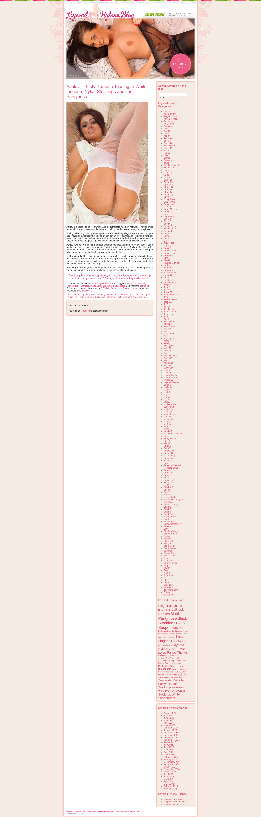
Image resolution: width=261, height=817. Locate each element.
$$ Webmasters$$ (122, 811)
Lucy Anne (169, 407)
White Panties (178, 688)
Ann (166, 128)
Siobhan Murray (171, 531)
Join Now (168, 14)
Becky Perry (169, 146)
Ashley (93, 283)
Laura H (167, 372)
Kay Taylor (169, 338)
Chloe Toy (168, 194)
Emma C (168, 224)
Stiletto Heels (178, 677)
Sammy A (168, 502)
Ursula (167, 582)
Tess (166, 570)
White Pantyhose (167, 691)
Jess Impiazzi (170, 299)
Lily (165, 394)
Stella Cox (169, 546)
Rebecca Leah (171, 468)
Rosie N (168, 477)
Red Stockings (172, 666)
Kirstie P (168, 358)
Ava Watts (168, 138)
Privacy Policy (135, 811)
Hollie (166, 277)
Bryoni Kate (169, 167)
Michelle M (169, 419)
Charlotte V (169, 192)
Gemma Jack (170, 250)
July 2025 (168, 745)
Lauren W (168, 380)
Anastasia (168, 126)
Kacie (166, 319)
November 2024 (171, 764)
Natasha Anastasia (173, 433)
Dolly (166, 214)
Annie (166, 133)
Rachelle (168, 460)
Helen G (168, 275)
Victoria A (168, 585)
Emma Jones (170, 229)
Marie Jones (169, 414)
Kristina (167, 365)
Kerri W (167, 351)
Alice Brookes (170, 119)
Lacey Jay (168, 368)
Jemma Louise (171, 294)
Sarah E (168, 512)
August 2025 (170, 742)
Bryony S (168, 170)
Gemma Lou (169, 253)
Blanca (167, 158)
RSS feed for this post (111, 288)
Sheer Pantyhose (176, 674)
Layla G (167, 385)
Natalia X (168, 431)
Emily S (167, 221)
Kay (165, 336)
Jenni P (167, 297)
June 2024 (169, 776)
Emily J (167, 219)
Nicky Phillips (170, 438)
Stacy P (167, 543)
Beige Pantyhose (170, 606)
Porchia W (169, 451)
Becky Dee (169, 143)
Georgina (168, 255)
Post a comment (131, 288)
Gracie (167, 260)
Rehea (167, 470)
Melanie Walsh (171, 416)
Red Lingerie (170, 663)
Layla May (169, 387)
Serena (167, 526)
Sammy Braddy (171, 504)
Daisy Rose (169, 199)
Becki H (167, 141)
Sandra (167, 507)
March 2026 (169, 725)
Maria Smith (169, 412)
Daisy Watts (169, 202)
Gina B (167, 258)
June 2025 (169, 747)
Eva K (167, 238)
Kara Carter (169, 326)
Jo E (166, 304)
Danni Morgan (170, 209)
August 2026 (170, 713)
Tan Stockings (168, 685)
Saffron (167, 490)
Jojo (166, 316)
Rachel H (168, 453)
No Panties (173, 649)
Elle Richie (169, 216)
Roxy (166, 485)
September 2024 (172, 769)
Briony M (168, 160)
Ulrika (166, 580)
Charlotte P (169, 189)
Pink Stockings (172, 658)
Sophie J (168, 536)
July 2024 (168, 774)
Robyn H (168, 473)
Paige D (168, 446)
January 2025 (170, 759)
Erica (166, 233)
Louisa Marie (170, 404)
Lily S (166, 399)
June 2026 (169, 718)
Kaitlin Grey (169, 321)
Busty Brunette (163, 633)
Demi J (167, 211)
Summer (168, 551)
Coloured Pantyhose (175, 633)
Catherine (168, 182)
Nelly (166, 436)
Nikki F (167, 441)
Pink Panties (174, 656)
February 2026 (171, 728)
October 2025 (170, 737)
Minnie (167, 421)
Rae (166, 463)
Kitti (165, 360)
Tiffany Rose (170, 575)
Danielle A (169, 204)
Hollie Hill (168, 280)
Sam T (167, 495)
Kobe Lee (168, 363)
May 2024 (168, 779)
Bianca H (168, 153)
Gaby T (167, 248)
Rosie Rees (169, 480)
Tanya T (167, 565)
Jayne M (168, 292)
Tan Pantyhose (82, 286)
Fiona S (167, 246)
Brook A (167, 163)
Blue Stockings (173, 631)
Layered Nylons (105, 283)
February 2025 (171, 757)
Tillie (166, 577)
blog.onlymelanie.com (174, 804)
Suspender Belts (169, 680)
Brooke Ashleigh (172, 165)
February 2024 (171, 786)
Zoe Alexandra (171, 590)
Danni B (168, 207)
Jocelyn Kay (169, 309)
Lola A (167, 402)
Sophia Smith (170, 534)
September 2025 (172, 740)
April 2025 (169, 752)
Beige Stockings (166, 610)
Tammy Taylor (170, 563)
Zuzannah (168, 595)
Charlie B (168, 187)
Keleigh (167, 343)
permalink (144, 286)
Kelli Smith (169, 346)
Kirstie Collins (170, 355)
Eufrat (166, 236)
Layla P (167, 390)
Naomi (167, 426)
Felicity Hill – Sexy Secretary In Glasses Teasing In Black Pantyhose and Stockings (107, 297)
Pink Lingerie (163, 656)
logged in (85, 311)
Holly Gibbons (170, 282)
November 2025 (171, 735)
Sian (166, 529)
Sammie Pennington (173, 499)
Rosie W (168, 482)
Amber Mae (169, 121)
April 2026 (169, 723)
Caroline (168, 180)
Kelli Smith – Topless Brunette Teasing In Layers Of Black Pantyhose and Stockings (107, 294)
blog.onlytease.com (173, 799)
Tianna (167, 573)
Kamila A (168, 324)
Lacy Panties (178, 641)
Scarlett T (168, 519)
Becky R (168, 148)
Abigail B (168, 111)
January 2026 (170, 730)
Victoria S (168, 587)
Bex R (167, 150)
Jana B (167, 287)
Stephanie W (170, 548)
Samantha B (170, 497)
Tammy (167, 558)
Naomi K (168, 429)
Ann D (167, 131)
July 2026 (168, 715)
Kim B (167, 353)
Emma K (168, 231)
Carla (166, 175)
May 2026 (168, 720)
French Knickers (133, 283)
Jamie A (167, 285)
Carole (167, 177)
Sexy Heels (177, 672)
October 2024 (170, 767)
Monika (167, 424)
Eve (165, 241)
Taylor (167, 568)
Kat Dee (168, 329)
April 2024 (169, 781)
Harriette (168, 268)
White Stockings (98, 286)
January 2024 (170, 789)
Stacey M (168, 541)
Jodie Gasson (170, 311)
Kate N (167, 331)
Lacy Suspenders (165, 645)
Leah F (167, 392)
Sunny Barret (170, 553)
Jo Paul (167, 307)
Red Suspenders (170, 667)
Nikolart (167, 443)
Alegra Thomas (171, 116)
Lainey (167, 370)
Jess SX (168, 302)
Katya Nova (169, 333)
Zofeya (167, 592)
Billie (166, 155)
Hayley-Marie (170, 272)
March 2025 (169, 754)
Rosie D (168, 475)
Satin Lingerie (179, 669)
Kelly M (167, 348)
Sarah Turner (170, 516)
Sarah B (168, 509)
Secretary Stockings (165, 672)
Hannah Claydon (172, 263)
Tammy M (168, 560)
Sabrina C (168, 487)
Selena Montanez (172, 524)
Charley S (168, 185)
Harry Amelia (170, 270)
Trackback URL (84, 291)
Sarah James (170, 514)
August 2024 (170, 771)
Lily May (168, 397)
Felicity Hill (169, 243)
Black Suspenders (172, 625)
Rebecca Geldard (172, 465)
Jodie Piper (169, 314)
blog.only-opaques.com (175, 801)
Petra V (167, 448)
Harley (167, 265)
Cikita (166, 197)
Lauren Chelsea (171, 375)
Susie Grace (170, 556)
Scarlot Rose (170, 521)
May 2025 (168, 750)
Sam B (167, 492)
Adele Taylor (170, 114)
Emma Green (170, 226)
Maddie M (168, 409)
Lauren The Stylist (172, 377)
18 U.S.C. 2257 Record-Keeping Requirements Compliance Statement (90, 811)
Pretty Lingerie (175, 660)
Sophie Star (169, 538)
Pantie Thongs (177, 652)
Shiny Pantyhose (165, 677)
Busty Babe (184, 631)
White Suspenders (116, 286)
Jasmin (167, 290)
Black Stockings (172, 620)
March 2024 (169, 784)
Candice (168, 172)
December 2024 (171, 762)
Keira (166, 341)
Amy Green (169, 124)
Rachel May (169, 455)
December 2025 (171, 732)
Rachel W (168, 458)
